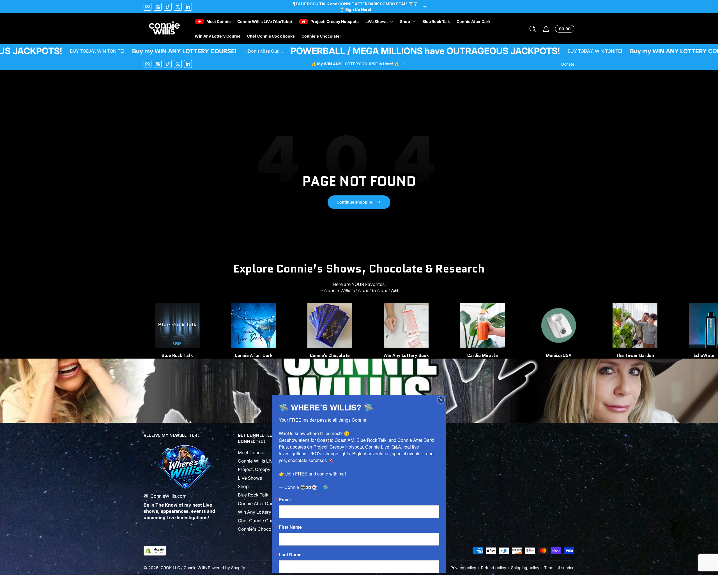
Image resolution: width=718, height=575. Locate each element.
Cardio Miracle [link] (482, 355)
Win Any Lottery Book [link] (406, 355)
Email (285, 499)
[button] (532, 29)
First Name (290, 527)
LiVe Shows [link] (376, 21)
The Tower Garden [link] (635, 355)
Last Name (290, 554)
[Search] (532, 29)
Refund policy (493, 567)
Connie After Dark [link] (254, 355)
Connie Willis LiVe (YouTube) (268, 461)
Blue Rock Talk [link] (177, 355)
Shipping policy (525, 567)
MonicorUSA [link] (559, 355)
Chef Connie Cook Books (264, 520)
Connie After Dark (256, 503)
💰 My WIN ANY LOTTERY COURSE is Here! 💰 (355, 64)
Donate (567, 64)
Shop (243, 486)
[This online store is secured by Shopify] (155, 551)
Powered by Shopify (226, 567)
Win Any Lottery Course (262, 512)
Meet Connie (251, 452)
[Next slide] (567, 330)
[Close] (441, 399)
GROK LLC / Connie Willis (184, 567)
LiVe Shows (250, 478)
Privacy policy (463, 567)
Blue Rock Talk (253, 495)
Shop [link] (405, 21)
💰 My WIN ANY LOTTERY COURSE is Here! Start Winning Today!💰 (355, 6)
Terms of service (559, 567)
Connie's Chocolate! (259, 529)
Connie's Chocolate (330, 355)
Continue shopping (355, 202)
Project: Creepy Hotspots (264, 469)
